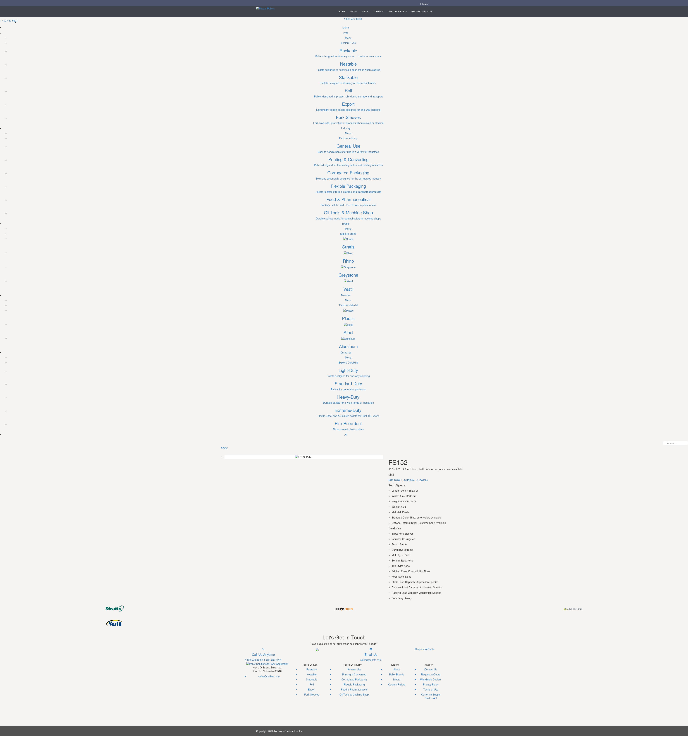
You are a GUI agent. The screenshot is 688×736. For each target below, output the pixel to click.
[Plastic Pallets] (265, 8)
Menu (345, 27)
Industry (345, 128)
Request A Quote (421, 11)
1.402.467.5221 (9, 20)
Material (345, 295)
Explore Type (348, 43)
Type (345, 33)
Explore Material (348, 305)
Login (425, 4)
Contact (378, 11)
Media (365, 11)
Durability (345, 352)
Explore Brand (348, 233)
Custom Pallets (397, 11)
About (353, 11)
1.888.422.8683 (353, 19)
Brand (345, 223)
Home (342, 11)
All (345, 434)
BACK (224, 448)
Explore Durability (348, 362)
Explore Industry (348, 138)
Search (685, 443)
